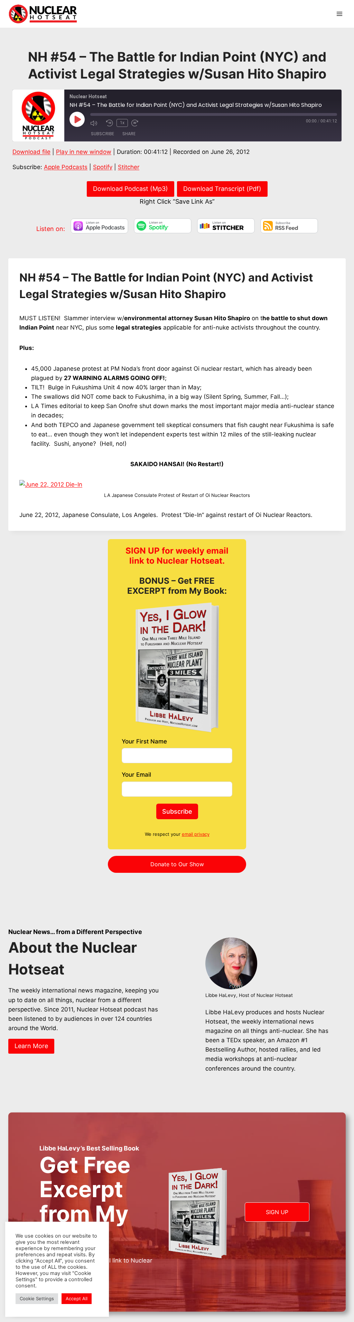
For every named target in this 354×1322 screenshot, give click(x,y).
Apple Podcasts (65, 167)
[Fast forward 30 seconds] (137, 123)
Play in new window (83, 151)
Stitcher (128, 167)
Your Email (136, 774)
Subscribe (102, 134)
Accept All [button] (76, 1298)
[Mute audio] (96, 123)
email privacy (195, 834)
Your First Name (144, 741)
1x (122, 122)
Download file (31, 151)
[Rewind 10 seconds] (109, 123)
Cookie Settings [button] (37, 1298)
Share (129, 134)
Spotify (102, 167)
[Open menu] (339, 13)
